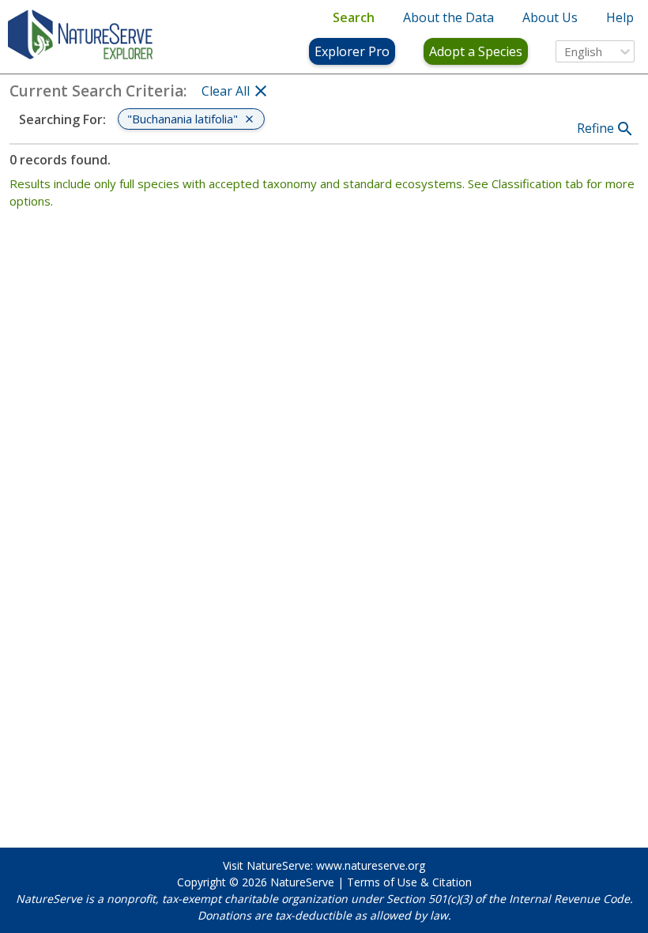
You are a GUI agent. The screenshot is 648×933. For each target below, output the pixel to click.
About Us (550, 17)
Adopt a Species (475, 51)
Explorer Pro (352, 51)
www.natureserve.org (370, 865)
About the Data (448, 17)
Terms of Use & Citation (409, 882)
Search (354, 17)
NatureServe (302, 882)
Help (620, 17)
